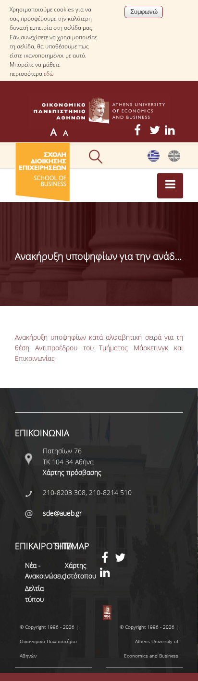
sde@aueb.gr (62, 513)
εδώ (49, 73)
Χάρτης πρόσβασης (72, 472)
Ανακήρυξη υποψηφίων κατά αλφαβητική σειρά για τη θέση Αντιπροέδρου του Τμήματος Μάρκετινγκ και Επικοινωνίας (99, 348)
